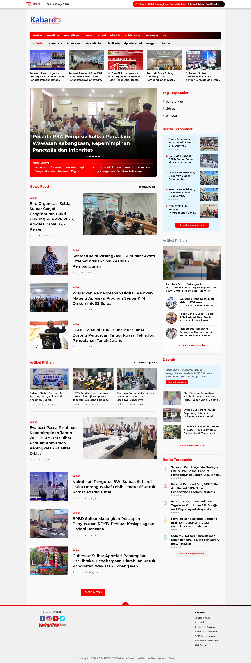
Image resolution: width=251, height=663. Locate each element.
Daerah (88, 35)
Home (36, 4)
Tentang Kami (202, 617)
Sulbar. (36, 131)
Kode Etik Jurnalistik (206, 631)
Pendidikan (71, 35)
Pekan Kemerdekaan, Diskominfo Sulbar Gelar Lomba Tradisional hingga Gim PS (181, 176)
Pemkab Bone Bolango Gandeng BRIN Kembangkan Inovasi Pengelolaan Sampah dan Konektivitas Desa (163, 77)
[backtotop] (125, 605)
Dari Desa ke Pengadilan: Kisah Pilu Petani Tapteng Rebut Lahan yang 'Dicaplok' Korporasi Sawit (202, 396)
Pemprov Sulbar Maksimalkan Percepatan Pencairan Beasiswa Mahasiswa (135, 396)
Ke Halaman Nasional (191, 345)
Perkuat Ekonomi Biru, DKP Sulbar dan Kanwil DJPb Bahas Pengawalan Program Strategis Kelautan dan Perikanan (86, 77)
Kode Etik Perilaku (205, 627)
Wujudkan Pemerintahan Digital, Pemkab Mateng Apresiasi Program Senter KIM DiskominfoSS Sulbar (180, 4)
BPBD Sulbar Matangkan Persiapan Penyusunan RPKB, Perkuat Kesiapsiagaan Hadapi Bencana (113, 523)
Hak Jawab (201, 645)
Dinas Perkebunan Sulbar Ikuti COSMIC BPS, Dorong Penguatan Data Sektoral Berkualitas (180, 142)
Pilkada (115, 35)
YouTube (58, 623)
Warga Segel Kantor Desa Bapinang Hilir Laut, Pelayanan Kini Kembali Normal (200, 413)
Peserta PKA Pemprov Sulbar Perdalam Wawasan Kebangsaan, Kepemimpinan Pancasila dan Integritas (81, 143)
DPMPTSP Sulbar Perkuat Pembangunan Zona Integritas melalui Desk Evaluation (181, 209)
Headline (53, 35)
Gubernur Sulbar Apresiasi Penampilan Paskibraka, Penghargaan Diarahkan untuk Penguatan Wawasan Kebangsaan (114, 561)
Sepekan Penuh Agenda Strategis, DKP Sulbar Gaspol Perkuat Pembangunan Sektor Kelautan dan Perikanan (47, 77)
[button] (87, 156)
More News (93, 592)
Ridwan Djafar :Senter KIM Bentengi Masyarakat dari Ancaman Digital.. (59, 169)
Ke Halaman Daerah (191, 445)
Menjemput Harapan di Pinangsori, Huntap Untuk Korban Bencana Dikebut (196, 332)
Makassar (152, 35)
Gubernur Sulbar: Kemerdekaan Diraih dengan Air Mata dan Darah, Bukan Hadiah (203, 77)
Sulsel (102, 35)
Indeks (37, 35)
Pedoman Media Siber (207, 640)
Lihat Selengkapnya (144, 362)
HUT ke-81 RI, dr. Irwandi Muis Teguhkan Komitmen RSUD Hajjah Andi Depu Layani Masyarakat (124, 77)
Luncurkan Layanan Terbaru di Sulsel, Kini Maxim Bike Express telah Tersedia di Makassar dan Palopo (201, 430)
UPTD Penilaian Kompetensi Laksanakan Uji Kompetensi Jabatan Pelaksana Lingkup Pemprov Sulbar (123, 169)
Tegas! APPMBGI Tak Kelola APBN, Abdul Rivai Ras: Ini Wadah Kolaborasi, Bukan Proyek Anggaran (196, 317)
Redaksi (199, 622)
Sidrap (170, 108)
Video (40, 43)
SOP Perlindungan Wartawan (208, 636)
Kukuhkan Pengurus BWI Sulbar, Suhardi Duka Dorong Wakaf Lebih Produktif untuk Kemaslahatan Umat (114, 486)
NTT (165, 35)
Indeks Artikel (147, 186)
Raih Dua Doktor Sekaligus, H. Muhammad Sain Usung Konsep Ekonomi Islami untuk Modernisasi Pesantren (191, 287)
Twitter (64, 623)
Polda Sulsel (133, 35)
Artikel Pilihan (175, 241)
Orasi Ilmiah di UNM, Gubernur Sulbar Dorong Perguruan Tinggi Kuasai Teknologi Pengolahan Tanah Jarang (114, 335)
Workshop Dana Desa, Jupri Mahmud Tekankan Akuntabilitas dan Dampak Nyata (197, 302)
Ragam (152, 43)
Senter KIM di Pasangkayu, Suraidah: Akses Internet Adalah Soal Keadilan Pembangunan (114, 261)
